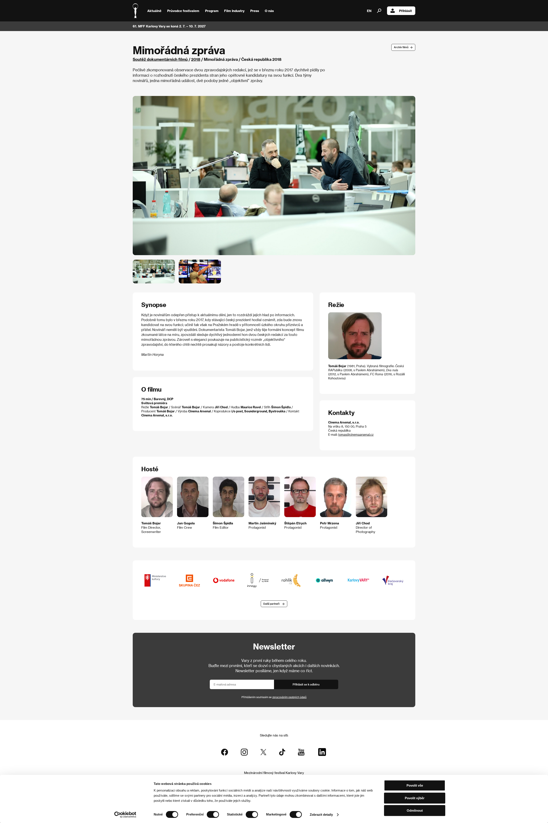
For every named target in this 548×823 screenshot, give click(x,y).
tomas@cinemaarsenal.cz (356, 434)
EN (369, 11)
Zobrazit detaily (321, 814)
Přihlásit (405, 11)
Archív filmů (401, 47)
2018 (195, 59)
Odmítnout (415, 810)
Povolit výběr (414, 798)
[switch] (213, 814)
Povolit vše (415, 785)
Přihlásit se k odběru (306, 684)
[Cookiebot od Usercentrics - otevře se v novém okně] (125, 814)
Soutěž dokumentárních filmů (160, 59)
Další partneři (271, 603)
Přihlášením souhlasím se (274, 697)
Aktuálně (154, 11)
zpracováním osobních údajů (289, 697)
